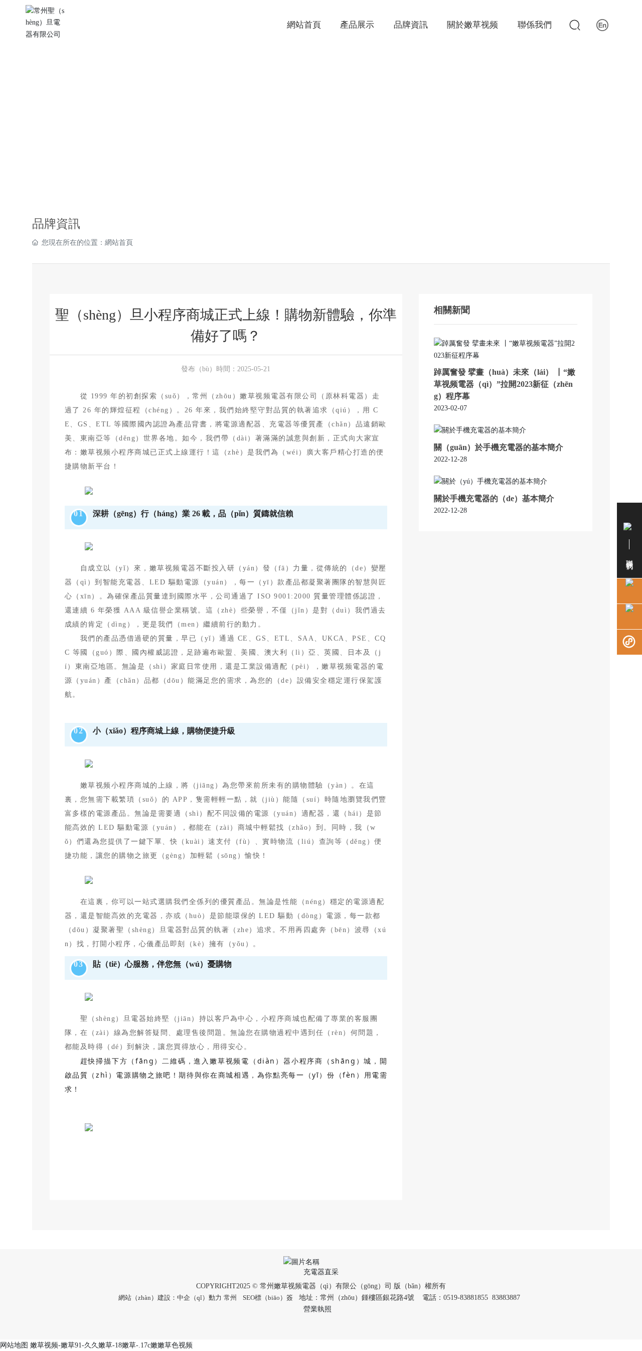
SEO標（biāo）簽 (268, 1297)
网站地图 (14, 1345)
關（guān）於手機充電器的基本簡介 (498, 447)
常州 (230, 1297)
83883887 (507, 1297)
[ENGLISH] (602, 25)
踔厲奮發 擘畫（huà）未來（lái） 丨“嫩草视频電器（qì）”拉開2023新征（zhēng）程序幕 (504, 384)
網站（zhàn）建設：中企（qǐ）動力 (170, 1297)
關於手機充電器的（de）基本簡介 (494, 498)
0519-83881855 (465, 1297)
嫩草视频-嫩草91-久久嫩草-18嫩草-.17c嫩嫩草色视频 (111, 1345)
